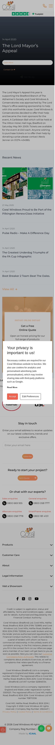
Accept (12, 396)
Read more (12, 387)
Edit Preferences (30, 396)
